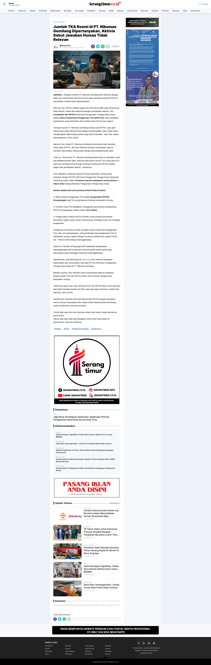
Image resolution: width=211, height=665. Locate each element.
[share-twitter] (98, 46)
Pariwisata (144, 10)
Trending (204, 4)
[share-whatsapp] (103, 46)
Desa (87, 563)
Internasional (195, 10)
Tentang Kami (138, 648)
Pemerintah (43, 10)
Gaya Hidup (79, 10)
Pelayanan (89, 545)
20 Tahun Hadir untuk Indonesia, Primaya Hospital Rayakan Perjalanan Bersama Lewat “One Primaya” (101, 532)
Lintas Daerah (132, 10)
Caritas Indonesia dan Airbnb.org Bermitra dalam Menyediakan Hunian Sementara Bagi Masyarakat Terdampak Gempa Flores (101, 513)
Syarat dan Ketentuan (152, 648)
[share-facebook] (93, 46)
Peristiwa (11, 10)
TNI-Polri (165, 10)
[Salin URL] (108, 46)
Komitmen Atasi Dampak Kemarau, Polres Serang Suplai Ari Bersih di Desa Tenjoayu (101, 550)
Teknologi (175, 10)
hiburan (107, 654)
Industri (67, 648)
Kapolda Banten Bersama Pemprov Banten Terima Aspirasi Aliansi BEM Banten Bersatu (85, 460)
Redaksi (137, 650)
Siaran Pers (22, 10)
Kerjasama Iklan (146, 653)
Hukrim (32, 10)
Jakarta (88, 508)
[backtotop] (105, 659)
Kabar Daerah (55, 10)
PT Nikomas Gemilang (80, 329)
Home (55, 22)
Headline (57, 329)
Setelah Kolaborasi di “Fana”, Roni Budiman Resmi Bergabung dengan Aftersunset (85, 451)
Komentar (115, 46)
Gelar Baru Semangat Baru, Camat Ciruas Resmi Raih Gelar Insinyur (84, 443)
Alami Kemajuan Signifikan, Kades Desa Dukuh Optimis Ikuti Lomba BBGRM (84, 435)
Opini (185, 10)
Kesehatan (67, 10)
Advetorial (48, 646)
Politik (111, 10)
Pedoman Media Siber (150, 650)
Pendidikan (91, 10)
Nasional (155, 10)
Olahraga (120, 10)
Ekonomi (102, 10)
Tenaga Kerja (96, 329)
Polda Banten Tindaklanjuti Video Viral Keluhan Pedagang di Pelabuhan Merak (85, 469)
